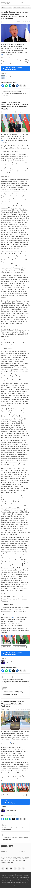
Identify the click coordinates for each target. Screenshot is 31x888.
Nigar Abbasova (11, 662)
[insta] (7, 868)
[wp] (6, 85)
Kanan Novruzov (11, 77)
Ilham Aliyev (6, 8)
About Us (4, 851)
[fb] (2, 85)
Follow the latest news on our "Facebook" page (14, 68)
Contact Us (22, 851)
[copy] (24, 85)
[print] (20, 85)
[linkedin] (17, 85)
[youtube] (23, 868)
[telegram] (10, 85)
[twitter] (13, 85)
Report (3, 54)
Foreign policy (5, 21)
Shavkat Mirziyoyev (19, 646)
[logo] (5, 3)
